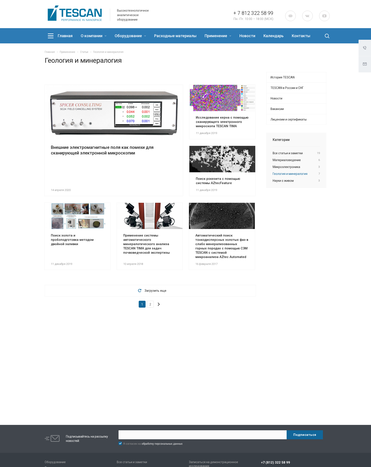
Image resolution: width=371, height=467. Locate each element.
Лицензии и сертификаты (289, 119)
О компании (92, 36)
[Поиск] (323, 36)
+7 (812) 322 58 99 (275, 462)
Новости (247, 36)
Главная (65, 36)
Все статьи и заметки (132, 462)
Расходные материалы (175, 36)
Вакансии (277, 109)
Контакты (301, 36)
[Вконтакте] (307, 16)
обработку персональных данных (161, 443)
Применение (216, 36)
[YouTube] (324, 16)
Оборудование (129, 36)
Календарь (273, 36)
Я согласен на (152, 443)
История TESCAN (283, 77)
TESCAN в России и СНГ (287, 88)
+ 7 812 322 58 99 (253, 13)
